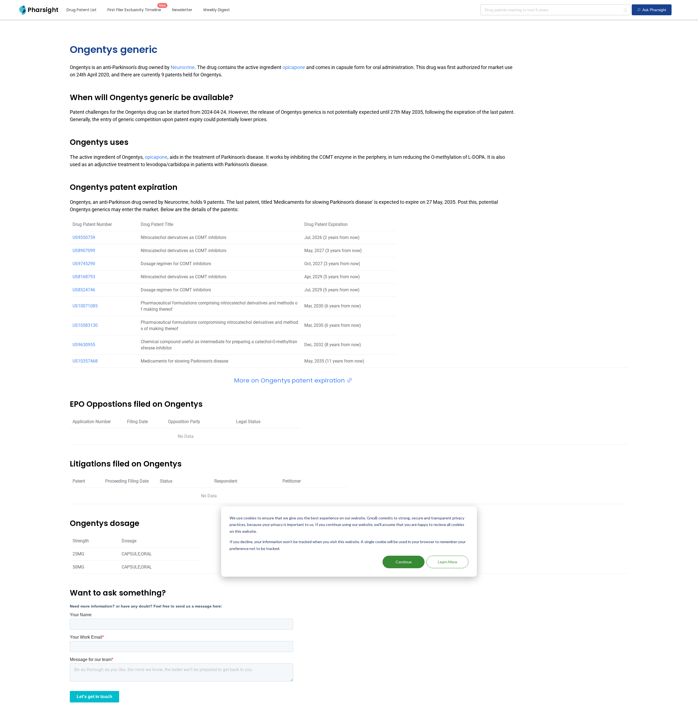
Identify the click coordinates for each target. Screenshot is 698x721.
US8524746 (84, 289)
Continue (404, 562)
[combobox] (555, 9)
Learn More (447, 562)
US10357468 (85, 361)
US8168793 (84, 276)
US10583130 (85, 325)
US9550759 (84, 237)
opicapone (293, 67)
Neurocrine (183, 67)
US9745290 (84, 263)
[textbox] (555, 9)
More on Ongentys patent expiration (290, 380)
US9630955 (84, 344)
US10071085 (85, 306)
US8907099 (84, 250)
